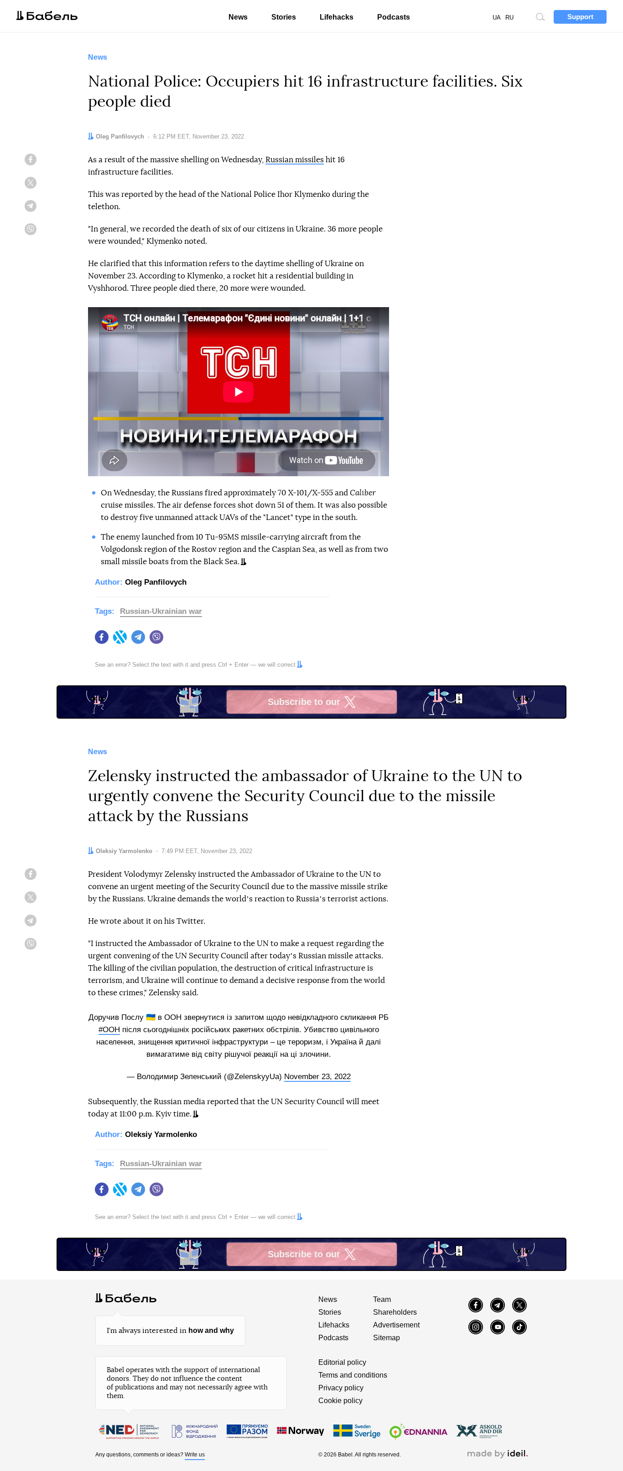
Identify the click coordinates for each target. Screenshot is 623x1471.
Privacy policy (340, 1388)
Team (382, 1299)
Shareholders (395, 1312)
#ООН (109, 1029)
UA (497, 17)
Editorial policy (342, 1362)
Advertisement (396, 1325)
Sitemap (386, 1338)
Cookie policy (340, 1400)
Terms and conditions (352, 1375)
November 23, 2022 (317, 1076)
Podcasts (393, 17)
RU (509, 17)
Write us (195, 1454)
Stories (283, 17)
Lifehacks (336, 17)
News (238, 17)
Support (580, 17)
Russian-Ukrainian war (161, 611)
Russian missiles (294, 160)
